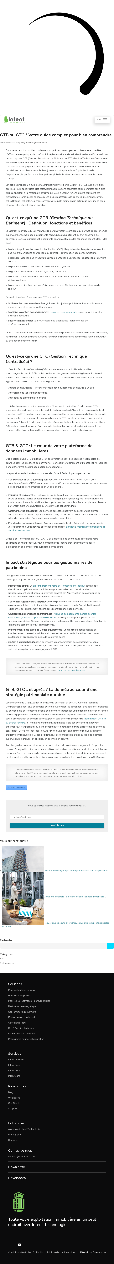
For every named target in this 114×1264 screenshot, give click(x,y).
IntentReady (15, 1065)
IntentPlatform (16, 1059)
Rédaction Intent (11, 143)
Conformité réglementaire (22, 1012)
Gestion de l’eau (17, 1023)
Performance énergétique (22, 1006)
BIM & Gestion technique (21, 1028)
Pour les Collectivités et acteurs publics (29, 1001)
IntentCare (14, 1070)
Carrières (13, 1140)
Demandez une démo (16, 787)
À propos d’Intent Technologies (24, 1129)
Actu (2, 958)
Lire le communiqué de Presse (71, 670)
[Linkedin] (9, 1245)
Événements (7, 963)
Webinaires (14, 1098)
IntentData (14, 1076)
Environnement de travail (21, 1017)
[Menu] (102, 119)
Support (12, 1108)
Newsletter (16, 1167)
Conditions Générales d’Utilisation (26, 1252)
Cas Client (13, 1103)
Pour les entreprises (19, 995)
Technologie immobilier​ (36, 143)
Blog (23, 143)
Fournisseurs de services (21, 1033)
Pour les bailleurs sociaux (21, 990)
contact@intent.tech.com (21, 1156)
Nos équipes (15, 1134)
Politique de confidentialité (60, 1252)
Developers (17, 1178)
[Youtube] (19, 1245)
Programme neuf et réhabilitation (26, 1039)
